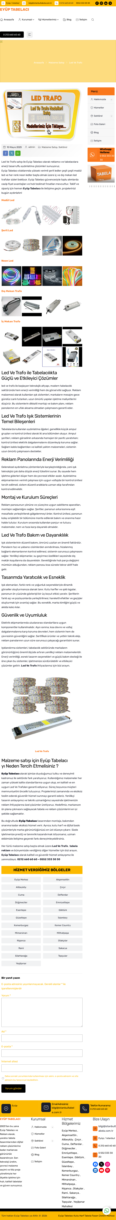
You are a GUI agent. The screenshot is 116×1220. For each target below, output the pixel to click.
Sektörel (63, 147)
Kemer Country (63, 925)
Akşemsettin (62, 879)
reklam (5, 850)
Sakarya (63, 948)
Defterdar (63, 894)
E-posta (7, 1046)
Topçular (62, 955)
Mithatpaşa (63, 933)
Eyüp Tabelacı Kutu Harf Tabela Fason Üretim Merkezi (86, 1215)
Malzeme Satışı (56, 62)
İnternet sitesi (9, 1061)
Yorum (6, 995)
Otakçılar (62, 940)
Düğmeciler (21, 902)
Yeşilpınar (21, 963)
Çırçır (63, 887)
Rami (21, 948)
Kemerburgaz (21, 925)
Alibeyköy (21, 887)
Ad (3, 1031)
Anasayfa (39, 62)
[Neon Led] (11, 276)
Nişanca (21, 940)
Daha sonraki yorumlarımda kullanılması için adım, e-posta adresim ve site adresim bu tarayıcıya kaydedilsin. (41, 1078)
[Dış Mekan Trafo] (11, 306)
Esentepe (21, 910)
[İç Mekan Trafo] (11, 336)
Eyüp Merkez (21, 879)
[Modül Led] (11, 215)
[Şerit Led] (11, 246)
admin (31, 147)
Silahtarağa (21, 955)
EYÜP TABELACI (14, 9)
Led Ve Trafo (29, 665)
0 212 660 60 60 (66, 3)
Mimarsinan (21, 933)
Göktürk (63, 910)
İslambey (62, 917)
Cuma (21, 894)
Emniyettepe (63, 902)
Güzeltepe (21, 917)
